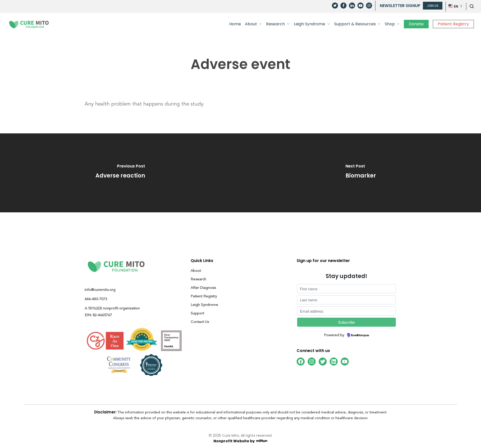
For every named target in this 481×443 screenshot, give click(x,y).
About (196, 271)
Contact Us (200, 322)
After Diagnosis (203, 288)
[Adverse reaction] (120, 172)
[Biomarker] (361, 172)
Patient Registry (204, 296)
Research (198, 279)
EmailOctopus (360, 335)
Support (197, 313)
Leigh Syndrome (204, 305)
